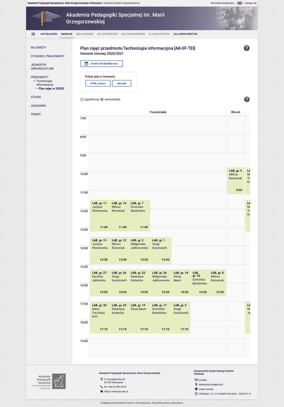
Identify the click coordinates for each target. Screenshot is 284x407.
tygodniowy (92, 99)
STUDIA (36, 97)
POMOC (36, 114)
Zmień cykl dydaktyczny (104, 63)
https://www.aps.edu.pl (116, 391)
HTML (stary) (97, 83)
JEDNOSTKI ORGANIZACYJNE (42, 66)
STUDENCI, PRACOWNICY (48, 56)
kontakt (203, 380)
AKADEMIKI (38, 106)
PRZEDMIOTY (39, 77)
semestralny (112, 99)
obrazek (121, 83)
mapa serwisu (206, 389)
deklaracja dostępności (211, 384)
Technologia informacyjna (44, 83)
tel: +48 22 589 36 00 (115, 387)
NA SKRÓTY (38, 47)
